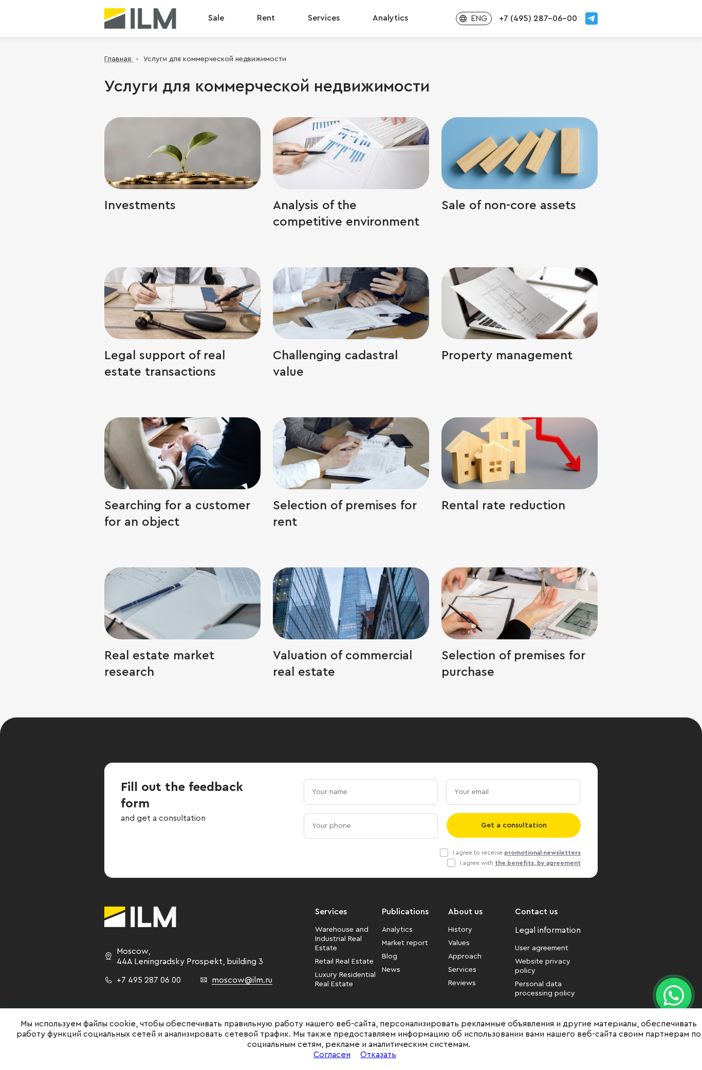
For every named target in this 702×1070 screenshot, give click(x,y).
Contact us (536, 912)
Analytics (397, 929)
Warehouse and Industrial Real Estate (341, 939)
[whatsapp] (674, 995)
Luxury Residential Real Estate (345, 979)
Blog (389, 956)
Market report (405, 943)
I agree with (520, 863)
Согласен (331, 1054)
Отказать (378, 1054)
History (460, 929)
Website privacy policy (542, 966)
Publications (405, 912)
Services (324, 18)
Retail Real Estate (344, 961)
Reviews (462, 983)
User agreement (541, 948)
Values (459, 943)
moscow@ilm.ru (242, 980)
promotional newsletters (542, 853)
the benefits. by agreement (538, 863)
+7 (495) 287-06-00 (538, 18)
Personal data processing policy (545, 989)
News (391, 969)
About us (465, 912)
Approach (465, 956)
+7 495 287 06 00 (149, 980)
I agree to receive (517, 853)
